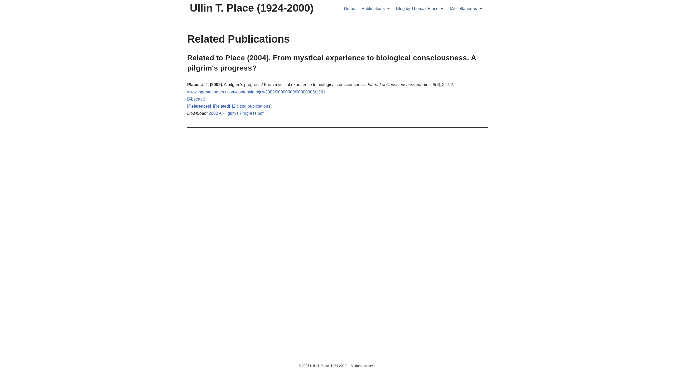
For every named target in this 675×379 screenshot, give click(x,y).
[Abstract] (196, 99)
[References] (199, 106)
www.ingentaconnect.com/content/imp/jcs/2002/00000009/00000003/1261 (256, 92)
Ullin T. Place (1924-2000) (252, 8)
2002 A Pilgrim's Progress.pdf (236, 113)
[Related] (221, 106)
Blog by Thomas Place (417, 8)
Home (349, 8)
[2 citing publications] (251, 106)
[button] (375, 9)
